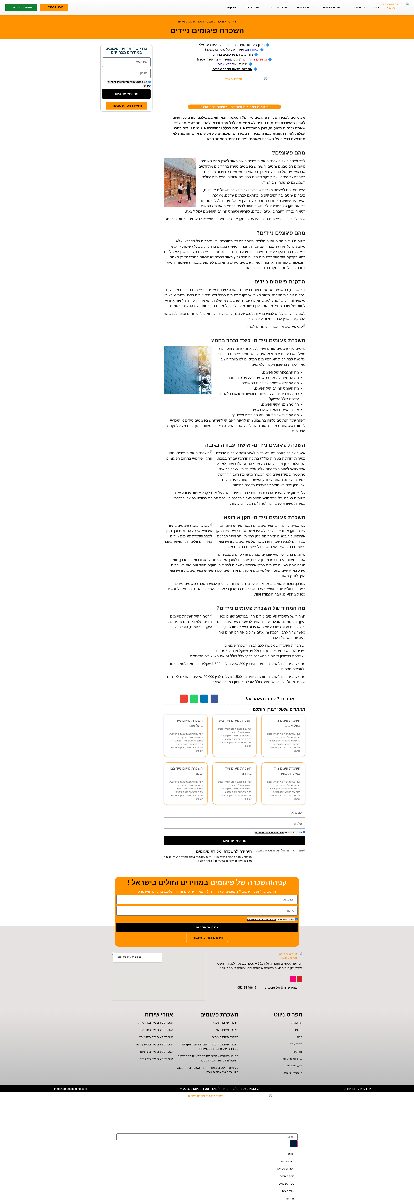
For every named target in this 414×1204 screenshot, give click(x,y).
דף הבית (231, 21)
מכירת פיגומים (278, 7)
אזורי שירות (253, 7)
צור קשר (231, 7)
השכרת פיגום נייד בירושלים (156, 1059)
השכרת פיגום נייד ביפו (234, 720)
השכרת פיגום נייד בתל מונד (156, 1051)
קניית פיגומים (305, 7)
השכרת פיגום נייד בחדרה (157, 1030)
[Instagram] (293, 979)
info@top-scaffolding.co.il (70, 1089)
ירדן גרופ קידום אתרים (357, 1089)
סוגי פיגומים (359, 7)
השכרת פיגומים (332, 7)
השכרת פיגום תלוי (227, 1030)
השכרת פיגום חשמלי (225, 1022)
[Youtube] (299, 979)
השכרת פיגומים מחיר (225, 1037)
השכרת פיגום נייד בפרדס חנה (155, 1022)
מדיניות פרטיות (276, 832)
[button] (214, 699)
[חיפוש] (294, 1143)
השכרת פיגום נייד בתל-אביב (155, 1037)
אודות (376, 7)
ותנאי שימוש (261, 832)
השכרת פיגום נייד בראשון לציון (154, 1044)
